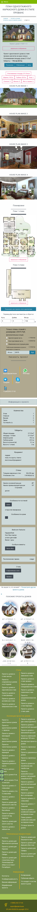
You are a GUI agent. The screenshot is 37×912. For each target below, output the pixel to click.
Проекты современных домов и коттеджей (9, 682)
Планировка (9, 65)
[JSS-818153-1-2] (9, 651)
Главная (5, 18)
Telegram (6, 382)
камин (8, 504)
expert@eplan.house (10, 373)
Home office (10, 548)
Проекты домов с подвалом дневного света (9, 763)
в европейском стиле (13, 570)
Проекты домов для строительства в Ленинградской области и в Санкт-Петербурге (9, 862)
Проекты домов (15, 18)
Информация (20, 65)
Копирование (26, 875)
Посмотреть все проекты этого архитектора (18, 309)
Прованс (9, 576)
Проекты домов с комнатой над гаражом (8, 815)
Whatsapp (26, 373)
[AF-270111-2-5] (27, 651)
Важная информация (9, 882)
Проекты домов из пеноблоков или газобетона (28, 766)
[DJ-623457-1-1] (9, 630)
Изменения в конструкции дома (19, 344)
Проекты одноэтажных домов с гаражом (9, 728)
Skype (18, 382)
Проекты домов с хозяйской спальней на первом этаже (28, 812)
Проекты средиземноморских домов (28, 698)
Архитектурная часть (15, 338)
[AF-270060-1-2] (9, 609)
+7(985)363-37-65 (9, 391)
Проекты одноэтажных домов (12, 20)
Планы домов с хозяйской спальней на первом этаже (28, 820)
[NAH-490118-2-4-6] (27, 630)
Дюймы (14, 317)
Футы (3, 317)
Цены (29, 65)
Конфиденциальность (10, 879)
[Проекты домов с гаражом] (6, 517)
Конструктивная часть (16, 341)
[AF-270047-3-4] (27, 609)
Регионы (5, 838)
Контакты (5, 876)
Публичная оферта (27, 878)
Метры (26, 317)
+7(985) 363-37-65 (16, 903)
